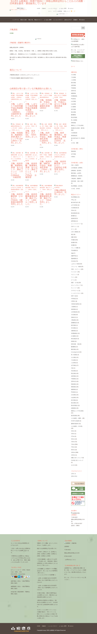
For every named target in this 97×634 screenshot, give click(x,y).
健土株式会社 (74, 202)
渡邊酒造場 (74, 135)
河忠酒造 (73, 370)
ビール (73, 280)
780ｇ (72, 199)
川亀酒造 (76, 178)
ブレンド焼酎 (74, 247)
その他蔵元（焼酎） (76, 418)
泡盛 (72, 253)
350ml (72, 210)
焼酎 (72, 237)
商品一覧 (30, 19)
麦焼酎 (73, 242)
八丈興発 (73, 80)
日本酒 (73, 261)
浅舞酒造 (73, 330)
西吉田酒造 (74, 117)
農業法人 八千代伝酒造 (77, 125)
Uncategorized (75, 352)
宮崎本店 (73, 317)
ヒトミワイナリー (76, 223)
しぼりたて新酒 (75, 263)
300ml (72, 431)
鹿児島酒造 (74, 415)
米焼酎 (73, 245)
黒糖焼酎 (73, 258)
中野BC (73, 156)
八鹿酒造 (73, 306)
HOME (38, 8)
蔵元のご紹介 (23, 19)
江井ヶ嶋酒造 (74, 231)
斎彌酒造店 (74, 322)
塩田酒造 (73, 85)
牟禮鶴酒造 (74, 96)
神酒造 (73, 341)
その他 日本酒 (75, 188)
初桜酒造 (73, 309)
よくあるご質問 (62, 8)
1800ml (73, 452)
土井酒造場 (77, 167)
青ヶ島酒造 (74, 120)
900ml (72, 449)
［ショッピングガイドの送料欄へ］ (46, 574)
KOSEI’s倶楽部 (75, 421)
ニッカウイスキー (76, 293)
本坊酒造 (73, 328)
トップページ (15, 19)
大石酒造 (73, 314)
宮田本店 (73, 90)
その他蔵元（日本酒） (77, 426)
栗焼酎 (73, 215)
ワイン (73, 277)
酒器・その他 (74, 282)
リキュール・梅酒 (76, 266)
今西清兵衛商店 (75, 304)
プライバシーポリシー (76, 577)
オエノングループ (76, 285)
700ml (72, 441)
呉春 (75, 165)
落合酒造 (73, 112)
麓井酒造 (76, 173)
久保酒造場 (74, 132)
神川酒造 (73, 109)
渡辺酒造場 (74, 213)
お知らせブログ (68, 19)
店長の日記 (74, 476)
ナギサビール (74, 290)
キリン (73, 229)
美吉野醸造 (77, 186)
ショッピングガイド (52, 8)
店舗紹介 (44, 8)
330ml (72, 433)
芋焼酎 (73, 239)
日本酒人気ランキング (77, 460)
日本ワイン (74, 226)
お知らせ (73, 473)
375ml (72, 436)
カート (50, 11)
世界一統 (73, 296)
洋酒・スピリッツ (76, 269)
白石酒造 (73, 101)
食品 (72, 234)
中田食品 (73, 298)
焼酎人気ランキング (76, 457)
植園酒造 (73, 93)
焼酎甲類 (73, 255)
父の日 (73, 465)
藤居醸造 (73, 114)
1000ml (73, 455)
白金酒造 (73, 104)
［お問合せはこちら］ (70, 559)
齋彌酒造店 (77, 175)
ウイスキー (74, 272)
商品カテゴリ (37, 19)
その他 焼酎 (74, 143)
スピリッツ (74, 274)
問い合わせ (70, 8)
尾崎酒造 (73, 151)
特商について (67, 11)
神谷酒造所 (74, 338)
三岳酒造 (73, 77)
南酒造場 (73, 218)
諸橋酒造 (76, 170)
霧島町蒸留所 (74, 423)
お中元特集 (74, 205)
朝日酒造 (73, 325)
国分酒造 (73, 82)
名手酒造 (73, 154)
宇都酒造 (73, 88)
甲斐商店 (73, 98)
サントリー (74, 288)
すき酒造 (73, 74)
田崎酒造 (73, 122)
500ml (72, 439)
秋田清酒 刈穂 (75, 344)
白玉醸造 (73, 106)
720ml (72, 444)
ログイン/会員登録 (57, 11)
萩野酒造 (73, 221)
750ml (72, 447)
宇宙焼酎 (73, 250)
